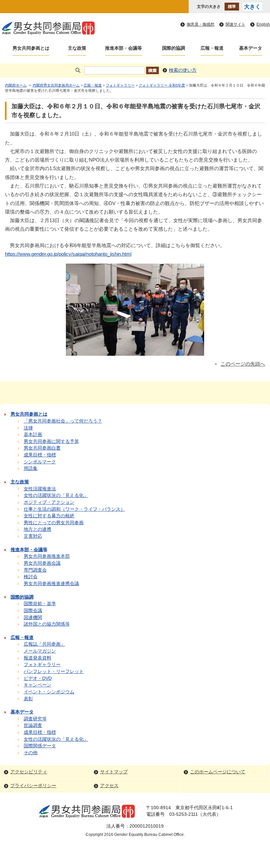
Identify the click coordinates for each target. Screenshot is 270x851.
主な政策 (77, 48)
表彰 (28, 698)
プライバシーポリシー (33, 785)
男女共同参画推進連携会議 (51, 583)
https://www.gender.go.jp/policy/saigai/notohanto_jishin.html (68, 254)
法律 (28, 428)
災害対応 (33, 536)
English (263, 24)
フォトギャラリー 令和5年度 (162, 85)
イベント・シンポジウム (49, 691)
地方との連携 (37, 529)
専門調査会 (35, 570)
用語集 (31, 468)
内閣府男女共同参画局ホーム (56, 85)
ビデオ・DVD (38, 678)
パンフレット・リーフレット (54, 671)
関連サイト (235, 24)
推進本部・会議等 (123, 48)
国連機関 (33, 617)
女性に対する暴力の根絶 (49, 515)
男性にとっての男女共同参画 (54, 522)
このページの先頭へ (243, 364)
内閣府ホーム (16, 85)
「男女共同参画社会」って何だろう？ (63, 421)
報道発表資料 (37, 658)
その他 (31, 752)
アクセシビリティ (28, 771)
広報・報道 (212, 48)
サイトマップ (114, 771)
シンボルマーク (40, 461)
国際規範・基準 (40, 603)
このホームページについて (217, 771)
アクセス (109, 785)
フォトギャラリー (120, 85)
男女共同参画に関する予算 (51, 441)
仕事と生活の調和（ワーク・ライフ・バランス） (74, 509)
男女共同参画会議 (42, 563)
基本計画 (33, 434)
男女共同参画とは (31, 48)
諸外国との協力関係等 (47, 624)
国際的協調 (173, 48)
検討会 (31, 576)
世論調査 (33, 725)
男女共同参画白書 (42, 448)
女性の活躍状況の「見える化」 (56, 495)
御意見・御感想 (200, 24)
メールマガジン (40, 651)
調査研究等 (35, 718)
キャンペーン (37, 685)
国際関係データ (40, 745)
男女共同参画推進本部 (47, 556)
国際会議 (33, 610)
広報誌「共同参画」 (44, 644)
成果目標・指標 (40, 454)
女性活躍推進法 (40, 488)
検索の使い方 (183, 70)
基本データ (250, 48)
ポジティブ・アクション (49, 502)
